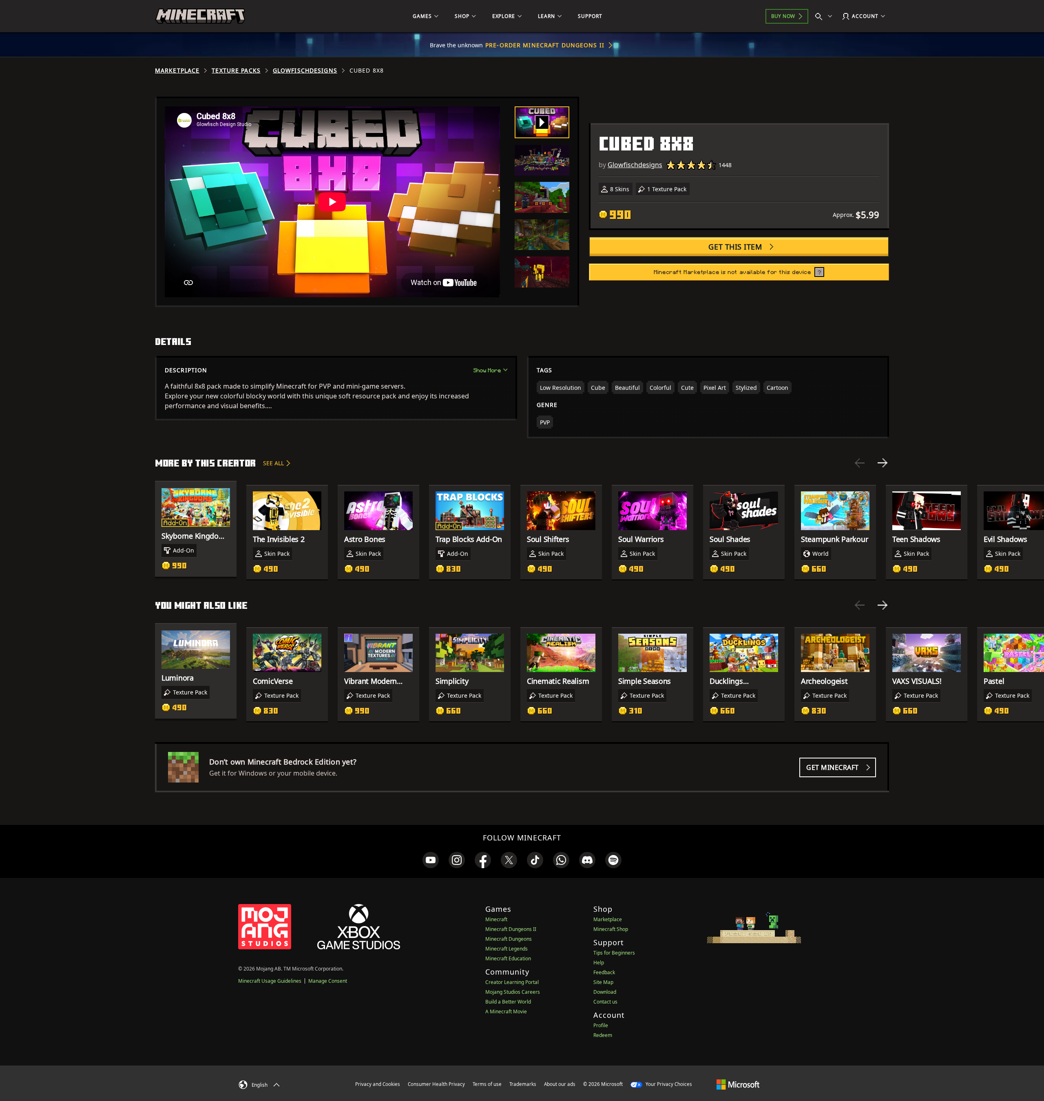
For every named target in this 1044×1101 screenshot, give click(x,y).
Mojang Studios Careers (512, 991)
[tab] (542, 122)
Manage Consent (327, 981)
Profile (600, 1025)
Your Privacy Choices (668, 1084)
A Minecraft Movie (506, 1011)
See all (273, 463)
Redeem (602, 1035)
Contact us (605, 1001)
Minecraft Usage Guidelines (269, 981)
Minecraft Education (508, 958)
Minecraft (496, 919)
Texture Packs (236, 70)
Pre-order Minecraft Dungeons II (544, 45)
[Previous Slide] (860, 463)
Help (598, 962)
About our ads (559, 1084)
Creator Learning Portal (512, 982)
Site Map (603, 982)
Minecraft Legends (506, 948)
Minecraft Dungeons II (510, 929)
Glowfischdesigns (305, 70)
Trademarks (522, 1084)
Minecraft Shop (610, 929)
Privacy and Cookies (377, 1084)
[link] (430, 860)
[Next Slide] (882, 463)
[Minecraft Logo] (200, 16)
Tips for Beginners (614, 952)
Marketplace (177, 70)
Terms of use (487, 1084)
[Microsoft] (738, 1084)
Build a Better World (508, 1001)
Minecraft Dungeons (508, 938)
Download (604, 991)
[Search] (825, 16)
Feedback (604, 972)
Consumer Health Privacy (436, 1084)
